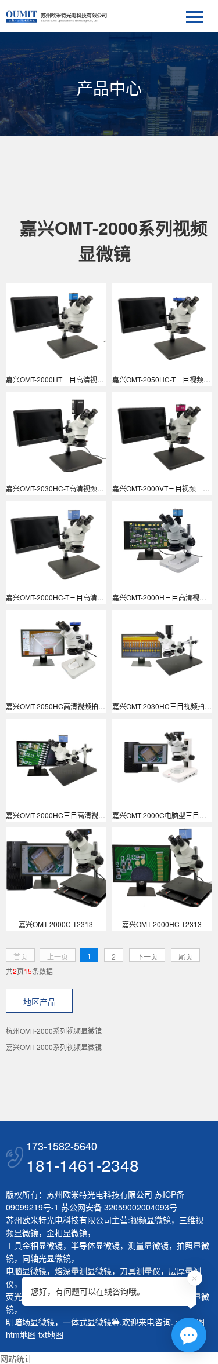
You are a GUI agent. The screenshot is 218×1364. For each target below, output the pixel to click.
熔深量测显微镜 (83, 1271)
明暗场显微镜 (30, 1321)
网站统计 (16, 1358)
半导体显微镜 (95, 1245)
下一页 (147, 956)
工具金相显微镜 (34, 1245)
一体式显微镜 (87, 1321)
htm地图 (21, 1334)
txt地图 (50, 1334)
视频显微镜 (150, 1220)
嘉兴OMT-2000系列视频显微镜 (54, 1047)
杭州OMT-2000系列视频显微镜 (54, 1030)
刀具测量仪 (140, 1271)
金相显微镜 (67, 1232)
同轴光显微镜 (46, 1258)
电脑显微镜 (26, 1271)
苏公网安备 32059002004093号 (118, 1207)
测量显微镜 (148, 1245)
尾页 (185, 956)
